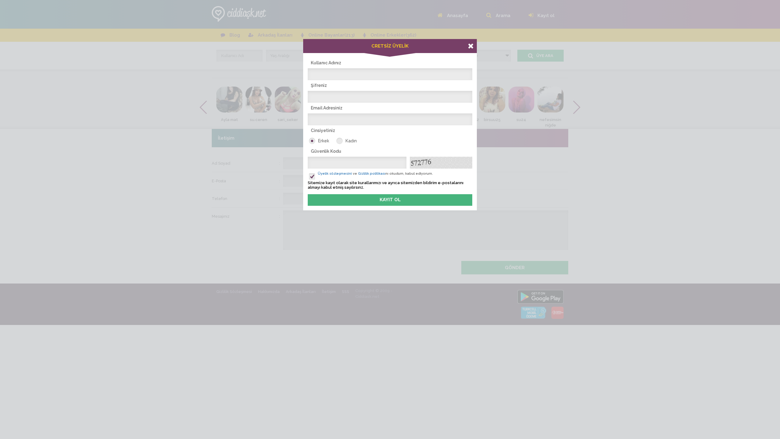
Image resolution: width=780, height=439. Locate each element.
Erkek (323, 140)
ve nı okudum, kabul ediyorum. (375, 174)
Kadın (351, 140)
